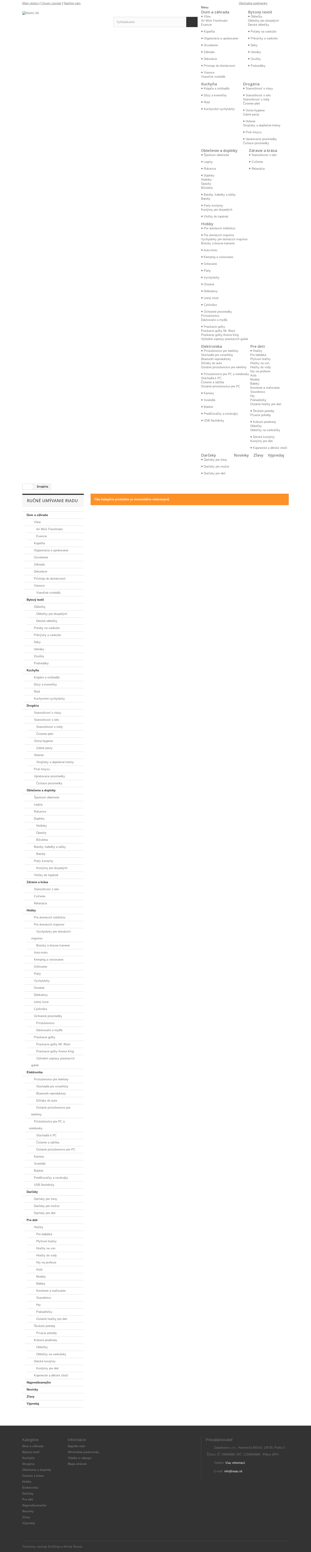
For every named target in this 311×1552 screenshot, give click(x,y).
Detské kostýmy (44, 1361)
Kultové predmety (45, 1340)
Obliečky (256, 426)
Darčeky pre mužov (46, 1206)
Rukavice (39, 811)
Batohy (205, 198)
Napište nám (76, 1446)
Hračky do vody (260, 367)
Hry (252, 396)
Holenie (38, 755)
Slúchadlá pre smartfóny (217, 355)
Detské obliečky (258, 24)
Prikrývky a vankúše (47, 635)
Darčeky (208, 455)
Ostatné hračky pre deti (265, 404)
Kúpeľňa (39, 543)
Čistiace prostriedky (256, 143)
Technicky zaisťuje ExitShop (41, 1546)
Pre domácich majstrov (48, 924)
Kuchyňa (209, 84)
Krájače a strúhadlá (46, 677)
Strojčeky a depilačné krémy (261, 125)
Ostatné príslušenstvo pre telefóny (224, 367)
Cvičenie (39, 896)
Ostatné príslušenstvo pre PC (220, 386)
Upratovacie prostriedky (49, 776)
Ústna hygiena (43, 741)
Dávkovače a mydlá (214, 320)
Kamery (38, 1156)
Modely (255, 379)
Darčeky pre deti (44, 1213)
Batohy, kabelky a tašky (49, 847)
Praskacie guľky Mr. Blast (218, 330)
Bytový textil (260, 12)
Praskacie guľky (44, 1037)
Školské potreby (44, 1326)
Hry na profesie (260, 371)
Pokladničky (258, 400)
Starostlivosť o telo (46, 719)
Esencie (206, 24)
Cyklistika (40, 1009)
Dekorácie (40, 571)
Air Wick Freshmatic (214, 20)
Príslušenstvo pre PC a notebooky (47, 1125)
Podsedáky (41, 663)
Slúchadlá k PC (211, 378)
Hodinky (206, 179)
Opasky (206, 183)
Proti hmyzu (41, 769)
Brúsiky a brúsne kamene (218, 243)
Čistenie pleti (251, 103)
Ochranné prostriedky (47, 1016)
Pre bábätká (258, 355)
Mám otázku (30, 3)
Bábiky (254, 383)
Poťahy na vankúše (46, 628)
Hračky (38, 1227)
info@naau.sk (233, 1471)
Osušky (38, 656)
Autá (253, 375)
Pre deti (257, 346)
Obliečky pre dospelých (263, 20)
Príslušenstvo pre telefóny (51, 1079)
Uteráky (38, 649)
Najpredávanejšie (39, 1382)
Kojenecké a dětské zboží (50, 1375)
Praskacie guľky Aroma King (220, 335)
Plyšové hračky (260, 359)
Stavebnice (257, 392)
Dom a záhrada (215, 12)
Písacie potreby (260, 415)
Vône (37, 522)
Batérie (38, 1170)
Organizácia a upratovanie (50, 550)
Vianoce (39, 585)
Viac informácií (235, 1463)
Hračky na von (259, 363)
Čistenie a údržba (212, 382)
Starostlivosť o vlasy (47, 712)
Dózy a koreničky (45, 684)
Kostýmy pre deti (261, 441)
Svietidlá (39, 1163)
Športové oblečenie (46, 797)
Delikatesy (40, 995)
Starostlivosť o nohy (256, 99)
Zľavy (258, 455)
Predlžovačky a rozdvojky (50, 1177)
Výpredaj (276, 455)
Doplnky (39, 818)
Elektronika (211, 346)
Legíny (38, 804)
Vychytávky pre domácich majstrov (224, 239)
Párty (37, 973)
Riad (36, 691)
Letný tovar (41, 1002)
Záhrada (39, 564)
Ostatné (38, 987)
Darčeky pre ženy (45, 1199)
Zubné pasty (251, 114)
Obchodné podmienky (253, 3)
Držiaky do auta (211, 363)
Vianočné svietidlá (213, 76)
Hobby (207, 223)
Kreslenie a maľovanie (265, 387)
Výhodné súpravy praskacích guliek (224, 339)
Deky (37, 642)
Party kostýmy (43, 861)
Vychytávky (41, 980)
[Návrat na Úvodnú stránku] (27, 487)
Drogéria (251, 84)
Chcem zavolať (51, 3)
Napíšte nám (72, 3)
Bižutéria (207, 187)
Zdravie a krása (263, 150)
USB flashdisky (43, 1184)
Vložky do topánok (46, 875)
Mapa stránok (77, 1464)
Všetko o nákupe (79, 1458)
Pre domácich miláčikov (49, 917)
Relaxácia (40, 903)
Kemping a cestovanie (48, 959)
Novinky (241, 455)
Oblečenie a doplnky (219, 150)
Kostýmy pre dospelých (216, 209)
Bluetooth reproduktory (216, 359)
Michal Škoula (73, 1546)
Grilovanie (40, 966)
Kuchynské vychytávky (49, 698)
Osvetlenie (40, 557)
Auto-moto (40, 952)
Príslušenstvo (210, 315)
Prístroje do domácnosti (49, 578)
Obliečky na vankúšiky (265, 430)
